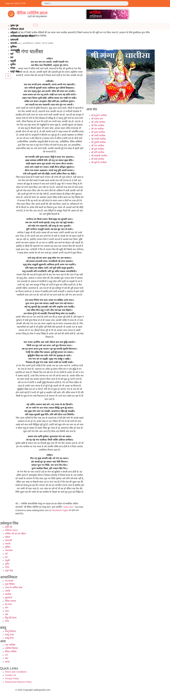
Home (18, 43)
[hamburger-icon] (35, 25)
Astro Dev (68, 507)
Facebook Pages (60, 510)
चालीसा (37, 43)
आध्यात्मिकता (28, 43)
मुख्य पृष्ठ (14, 25)
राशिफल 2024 (17, 29)
